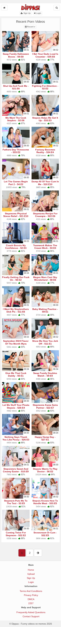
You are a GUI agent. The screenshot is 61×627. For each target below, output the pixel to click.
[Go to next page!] (38, 553)
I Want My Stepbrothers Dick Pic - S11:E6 (16, 310)
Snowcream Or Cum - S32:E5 (45, 533)
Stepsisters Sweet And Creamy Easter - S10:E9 (16, 470)
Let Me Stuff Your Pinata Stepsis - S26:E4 (15, 406)
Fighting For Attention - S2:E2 (45, 87)
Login (38, 13)
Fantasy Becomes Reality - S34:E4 (45, 151)
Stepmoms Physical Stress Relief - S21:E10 (15, 214)
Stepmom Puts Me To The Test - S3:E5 (15, 502)
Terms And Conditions (31, 591)
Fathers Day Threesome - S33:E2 (16, 151)
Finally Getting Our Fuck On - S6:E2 (15, 278)
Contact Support (31, 616)
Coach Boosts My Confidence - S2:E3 (16, 246)
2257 (31, 603)
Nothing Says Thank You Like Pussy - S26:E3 (15, 438)
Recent (31, 26)
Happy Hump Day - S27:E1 (45, 438)
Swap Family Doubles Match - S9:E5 (45, 374)
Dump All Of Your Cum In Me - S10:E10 (45, 182)
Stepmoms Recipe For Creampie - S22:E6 (45, 214)
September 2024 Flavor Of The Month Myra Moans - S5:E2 (15, 343)
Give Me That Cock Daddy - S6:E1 (15, 374)
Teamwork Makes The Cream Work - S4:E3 (45, 246)
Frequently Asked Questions (30, 612)
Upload (31, 574)
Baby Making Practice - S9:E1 (45, 310)
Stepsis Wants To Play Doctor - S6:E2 (45, 470)
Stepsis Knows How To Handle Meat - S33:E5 (45, 502)
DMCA (31, 599)
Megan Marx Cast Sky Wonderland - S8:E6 (45, 278)
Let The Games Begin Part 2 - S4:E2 (16, 182)
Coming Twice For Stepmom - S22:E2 (16, 533)
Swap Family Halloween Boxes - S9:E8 (16, 55)
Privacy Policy (31, 595)
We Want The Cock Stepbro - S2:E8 (15, 119)
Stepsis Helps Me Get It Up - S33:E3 (45, 119)
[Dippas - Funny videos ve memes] (30, 7)
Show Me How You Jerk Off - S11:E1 (45, 342)
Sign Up (27, 13)
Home (31, 570)
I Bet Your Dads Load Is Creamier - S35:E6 (45, 55)
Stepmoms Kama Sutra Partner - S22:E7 (45, 406)
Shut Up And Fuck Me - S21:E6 (16, 87)
